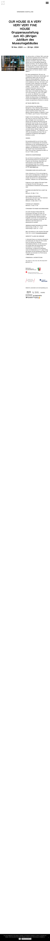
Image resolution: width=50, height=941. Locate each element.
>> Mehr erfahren (30, 254)
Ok (19, 938)
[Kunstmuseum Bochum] (2, 4)
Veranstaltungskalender (31, 165)
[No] (48, 937)
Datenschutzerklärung (26, 938)
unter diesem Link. (34, 167)
